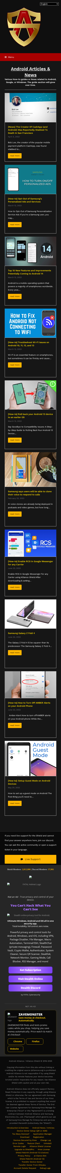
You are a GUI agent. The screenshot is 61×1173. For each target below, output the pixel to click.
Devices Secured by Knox (25, 1140)
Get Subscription (30, 970)
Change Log (45, 1140)
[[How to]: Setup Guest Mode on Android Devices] (30, 758)
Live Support (33, 859)
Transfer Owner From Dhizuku (32, 1165)
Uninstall (48, 1143)
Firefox (35, 1041)
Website (14, 1048)
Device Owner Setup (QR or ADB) (32, 1131)
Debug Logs (45, 1168)
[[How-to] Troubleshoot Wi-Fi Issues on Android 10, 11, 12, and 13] (30, 323)
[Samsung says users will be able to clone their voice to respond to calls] (30, 469)
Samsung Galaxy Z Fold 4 (21, 633)
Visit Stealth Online (30, 979)
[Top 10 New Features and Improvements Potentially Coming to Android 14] (30, 251)
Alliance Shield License (40, 1146)
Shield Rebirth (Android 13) (32, 1159)
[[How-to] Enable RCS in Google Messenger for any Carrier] (30, 543)
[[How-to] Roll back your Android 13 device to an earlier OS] (30, 395)
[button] (9, 57)
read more (15, 156)
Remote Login (19, 1146)
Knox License (44, 1149)
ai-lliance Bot (40, 1156)
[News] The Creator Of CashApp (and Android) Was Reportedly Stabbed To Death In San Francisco (28, 130)
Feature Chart (33, 1143)
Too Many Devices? (20, 1134)
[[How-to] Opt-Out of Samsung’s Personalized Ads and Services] (30, 179)
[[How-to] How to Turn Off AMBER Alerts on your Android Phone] (30, 684)
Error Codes (18, 1143)
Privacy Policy (24, 1156)
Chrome (17, 1041)
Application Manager (42, 1134)
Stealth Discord (30, 988)
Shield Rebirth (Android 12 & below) (32, 1153)
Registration (38, 1137)
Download (24, 1137)
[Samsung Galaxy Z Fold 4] (30, 614)
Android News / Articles (43, 1128)
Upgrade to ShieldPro (24, 1149)
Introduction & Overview (18, 1128)
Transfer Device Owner (32, 1162)
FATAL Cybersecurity (31, 994)
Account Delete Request (25, 1168)
